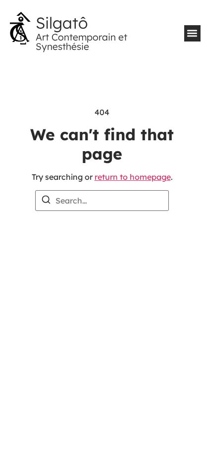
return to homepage (133, 177)
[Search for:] (102, 200)
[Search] (46, 201)
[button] (192, 33)
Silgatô (62, 23)
